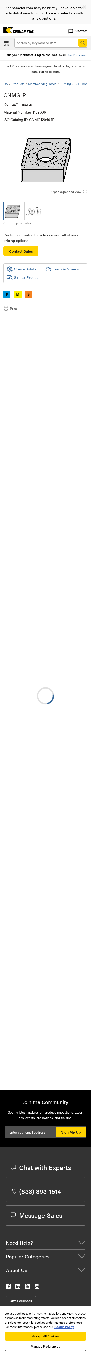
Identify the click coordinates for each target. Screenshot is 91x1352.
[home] (17, 31)
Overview (20, 318)
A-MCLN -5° (51, 791)
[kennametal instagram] (37, 1287)
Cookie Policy (64, 1327)
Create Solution (23, 587)
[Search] (82, 43)
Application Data (26, 324)
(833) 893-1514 (40, 1191)
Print (13, 308)
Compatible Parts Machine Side (38, 335)
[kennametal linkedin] (17, 1287)
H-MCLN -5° (51, 1016)
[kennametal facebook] (8, 1287)
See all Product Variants (62, 474)
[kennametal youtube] (27, 1287)
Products (17, 83)
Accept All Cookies (45, 1336)
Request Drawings (18, 698)
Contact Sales (21, 251)
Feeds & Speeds (65, 269)
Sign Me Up (71, 1132)
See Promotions (77, 55)
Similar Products (28, 277)
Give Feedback (21, 1300)
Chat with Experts (45, 1167)
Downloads (22, 329)
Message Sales (40, 1215)
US (6, 83)
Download (66, 660)
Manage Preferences (45, 1346)
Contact (81, 30)
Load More (45, 1070)
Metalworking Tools (42, 83)
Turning (65, 83)
